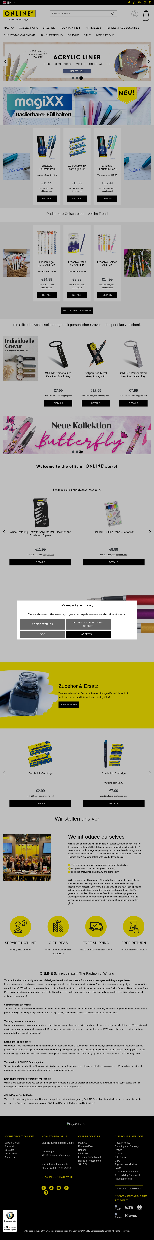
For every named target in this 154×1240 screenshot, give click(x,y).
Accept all (88, 634)
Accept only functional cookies (88, 624)
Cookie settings (42, 624)
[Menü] (15, 1212)
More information (117, 614)
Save (42, 634)
